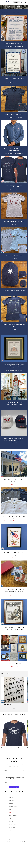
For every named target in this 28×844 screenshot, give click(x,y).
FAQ (10, 809)
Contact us (11, 833)
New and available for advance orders (13, 520)
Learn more (13, 445)
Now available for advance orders (13, 46)
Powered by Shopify (16, 839)
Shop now (13, 224)
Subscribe (16, 2)
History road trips (13, 824)
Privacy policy (7, 841)
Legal (10, 818)
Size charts (11, 800)
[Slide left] (11, 708)
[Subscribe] (23, 770)
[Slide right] (16, 708)
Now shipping (13, 189)
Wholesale (11, 812)
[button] (2, 2)
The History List (8, 839)
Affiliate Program (13, 815)
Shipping (11, 803)
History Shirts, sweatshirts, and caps (9, 747)
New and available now (13, 407)
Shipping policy (22, 841)
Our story (11, 821)
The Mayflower (5, 704)
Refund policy (23, 839)
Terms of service (14, 841)
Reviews (11, 797)
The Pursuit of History (14, 830)
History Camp (12, 827)
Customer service (13, 806)
